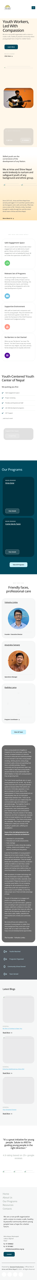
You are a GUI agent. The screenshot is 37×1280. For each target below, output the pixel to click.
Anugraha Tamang (12, 645)
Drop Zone (9, 483)
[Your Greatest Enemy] (18, 1090)
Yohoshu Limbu (11, 602)
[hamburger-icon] (33, 7)
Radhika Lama (10, 687)
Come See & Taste (13, 524)
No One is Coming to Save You (12, 1028)
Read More (6, 1033)
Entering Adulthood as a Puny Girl (13, 1069)
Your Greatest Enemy (9, 1109)
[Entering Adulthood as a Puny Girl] (18, 1049)
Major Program (10, 480)
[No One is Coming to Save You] (18, 1009)
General (6, 1026)
